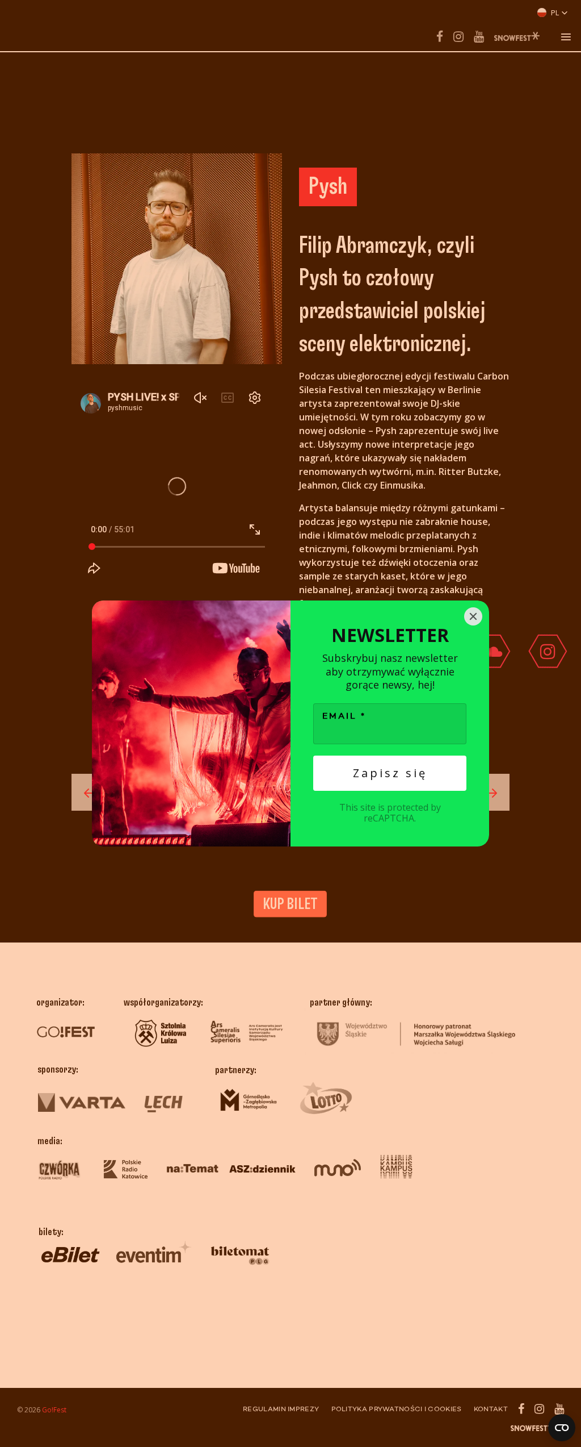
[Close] (473, 616)
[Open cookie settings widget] (561, 1427)
